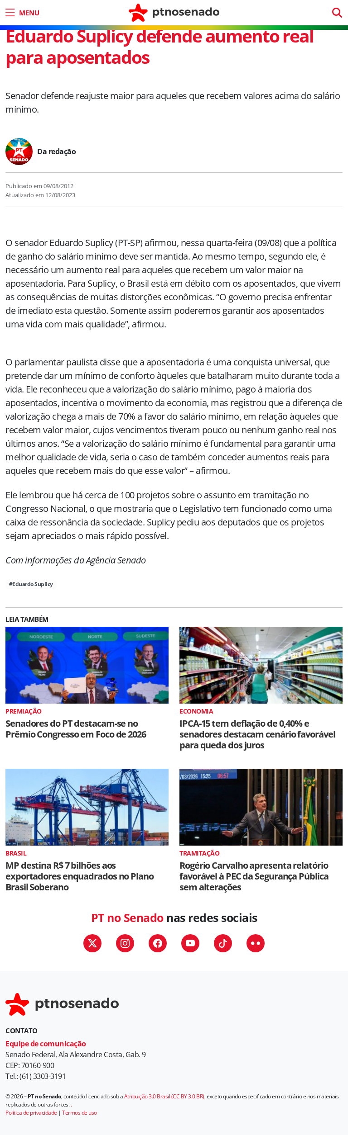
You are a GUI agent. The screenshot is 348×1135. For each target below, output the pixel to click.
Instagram (125, 943)
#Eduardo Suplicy (31, 584)
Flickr (255, 943)
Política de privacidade (31, 1112)
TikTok (223, 943)
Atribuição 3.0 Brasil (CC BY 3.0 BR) (164, 1096)
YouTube (190, 943)
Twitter (92, 943)
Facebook (158, 943)
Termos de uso (79, 1112)
